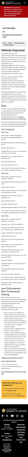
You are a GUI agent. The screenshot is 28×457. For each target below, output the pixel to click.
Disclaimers (21, 430)
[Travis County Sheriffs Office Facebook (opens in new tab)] (4, 416)
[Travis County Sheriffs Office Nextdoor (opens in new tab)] (23, 416)
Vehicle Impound (9, 45)
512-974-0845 (6, 450)
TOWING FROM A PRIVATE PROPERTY (12, 358)
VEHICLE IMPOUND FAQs (8, 361)
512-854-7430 (22, 119)
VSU (21, 442)
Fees (3, 31)
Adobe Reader (21, 427)
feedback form (20, 395)
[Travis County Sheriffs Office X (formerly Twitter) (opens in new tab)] (8, 416)
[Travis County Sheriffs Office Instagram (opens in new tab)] (18, 416)
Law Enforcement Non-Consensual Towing (12, 36)
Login (21, 437)
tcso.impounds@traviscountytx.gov (11, 371)
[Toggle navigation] (25, 2)
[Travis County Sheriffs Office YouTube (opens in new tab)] (13, 416)
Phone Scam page (14, 13)
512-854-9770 (7, 440)
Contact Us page (11, 390)
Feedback (21, 435)
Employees (21, 432)
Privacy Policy (21, 440)
